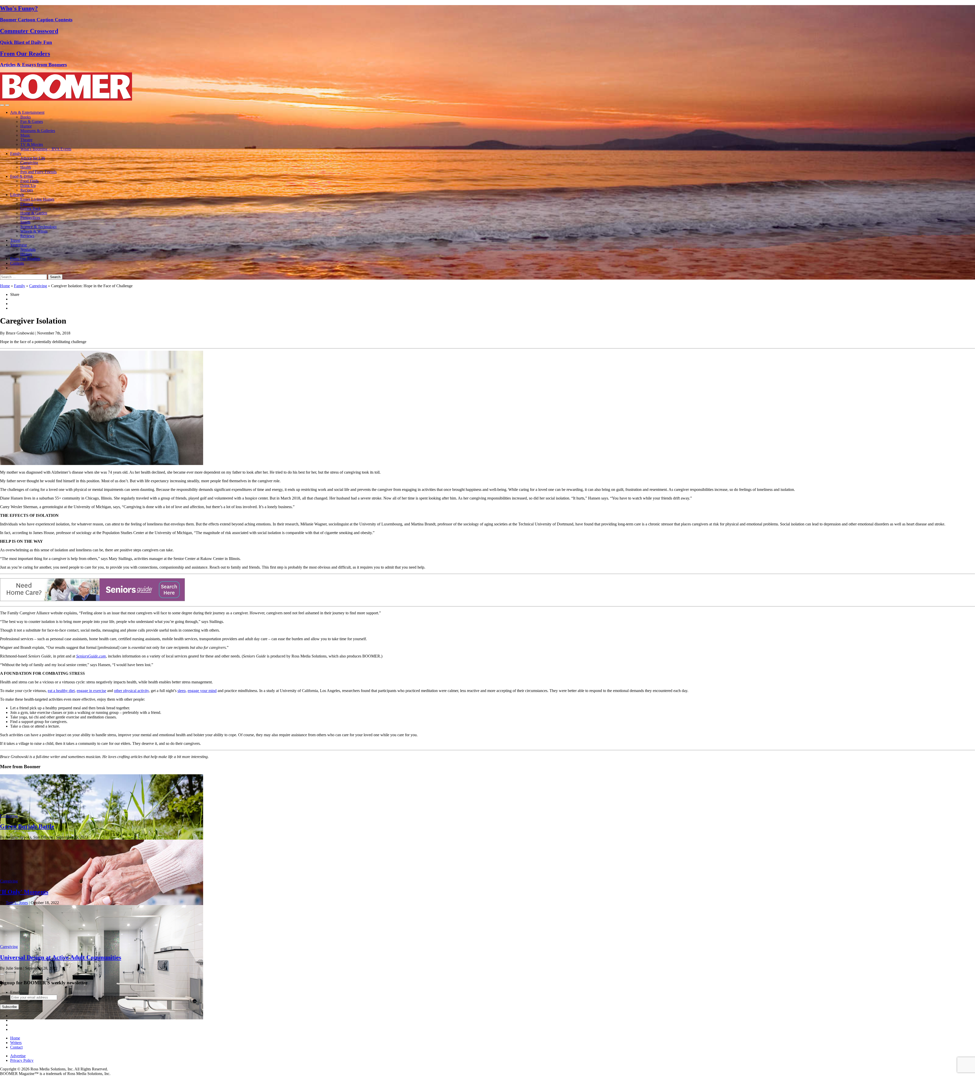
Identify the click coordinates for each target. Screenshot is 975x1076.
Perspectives (30, 217)
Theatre (26, 140)
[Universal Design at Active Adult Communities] (101, 1018)
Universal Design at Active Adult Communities (60, 957)
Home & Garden (33, 213)
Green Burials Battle (27, 826)
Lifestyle (17, 194)
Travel (15, 240)
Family (15, 153)
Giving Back (30, 208)
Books (25, 117)
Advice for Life (32, 158)
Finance (26, 204)
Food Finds (29, 181)
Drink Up (28, 185)
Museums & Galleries (37, 131)
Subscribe (9, 1007)
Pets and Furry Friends (38, 172)
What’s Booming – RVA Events (45, 149)
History (26, 254)
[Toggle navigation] (2, 105)
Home (5, 286)
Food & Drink (21, 176)
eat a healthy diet (61, 690)
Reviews (27, 236)
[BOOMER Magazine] (66, 99)
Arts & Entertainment (27, 112)
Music (25, 135)
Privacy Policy (22, 1060)
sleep (181, 690)
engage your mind (202, 690)
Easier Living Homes (37, 199)
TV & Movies (31, 144)
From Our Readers (25, 258)
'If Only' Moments (24, 892)
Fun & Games (31, 121)
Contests (17, 263)
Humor (26, 126)
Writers (16, 1042)
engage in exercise (91, 690)
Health (25, 167)
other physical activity (131, 690)
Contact (16, 1047)
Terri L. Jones (17, 903)
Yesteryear (18, 245)
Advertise (18, 1056)
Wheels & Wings (33, 231)
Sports (25, 222)
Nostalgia (28, 249)
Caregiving (29, 162)
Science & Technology (38, 226)
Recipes (26, 190)
